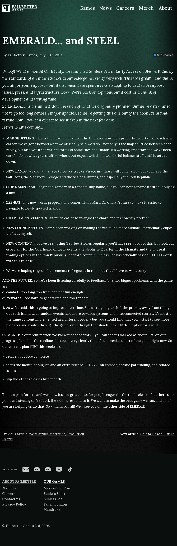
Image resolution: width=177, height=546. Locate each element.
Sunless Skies (54, 494)
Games (87, 8)
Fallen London (55, 504)
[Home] (20, 8)
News (105, 8)
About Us (9, 488)
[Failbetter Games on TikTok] (70, 469)
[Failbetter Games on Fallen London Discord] (37, 469)
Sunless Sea (165, 55)
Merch (146, 8)
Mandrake (52, 509)
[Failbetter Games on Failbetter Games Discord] (48, 469)
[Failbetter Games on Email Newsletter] (25, 469)
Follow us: (10, 469)
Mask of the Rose (57, 488)
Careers (125, 8)
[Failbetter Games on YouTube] (59, 469)
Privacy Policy (14, 504)
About (165, 8)
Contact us (11, 499)
